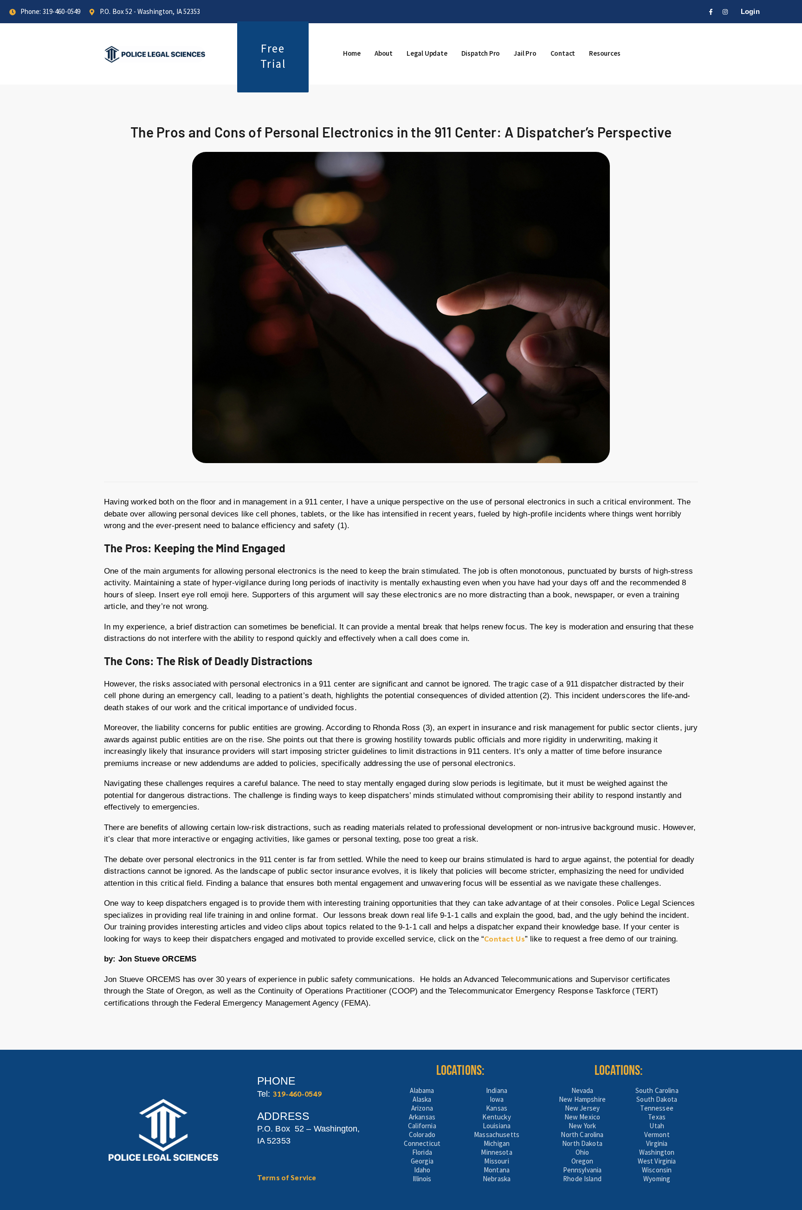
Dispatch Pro (480, 53)
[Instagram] (725, 12)
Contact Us (504, 938)
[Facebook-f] (711, 12)
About (384, 53)
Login (750, 11)
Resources (604, 53)
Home (352, 53)
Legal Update (427, 53)
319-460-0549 (297, 1094)
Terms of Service (286, 1177)
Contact (563, 53)
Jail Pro (525, 53)
